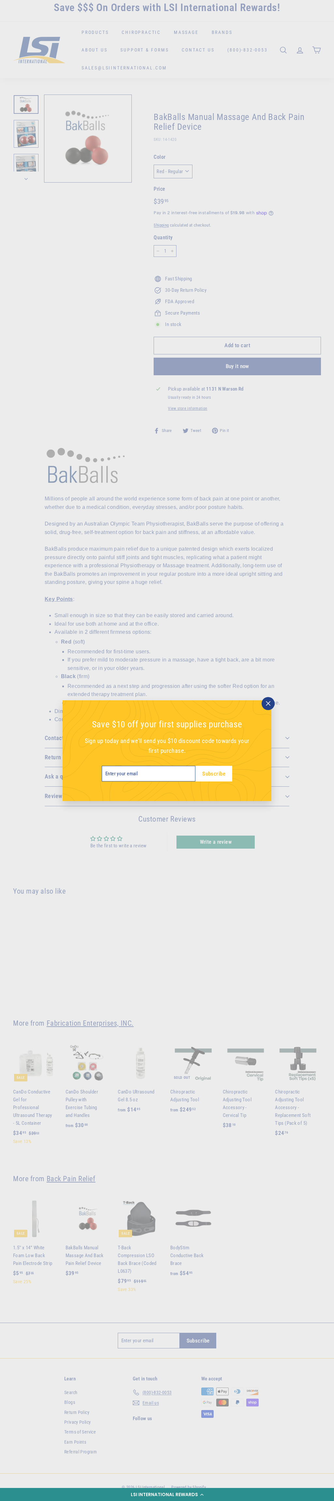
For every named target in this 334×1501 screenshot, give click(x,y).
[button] (167, 1494)
